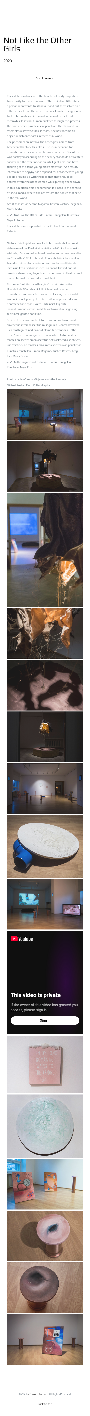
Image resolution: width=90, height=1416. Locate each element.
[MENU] (83, 9)
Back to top (45, 1404)
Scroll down (43, 78)
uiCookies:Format (37, 1394)
